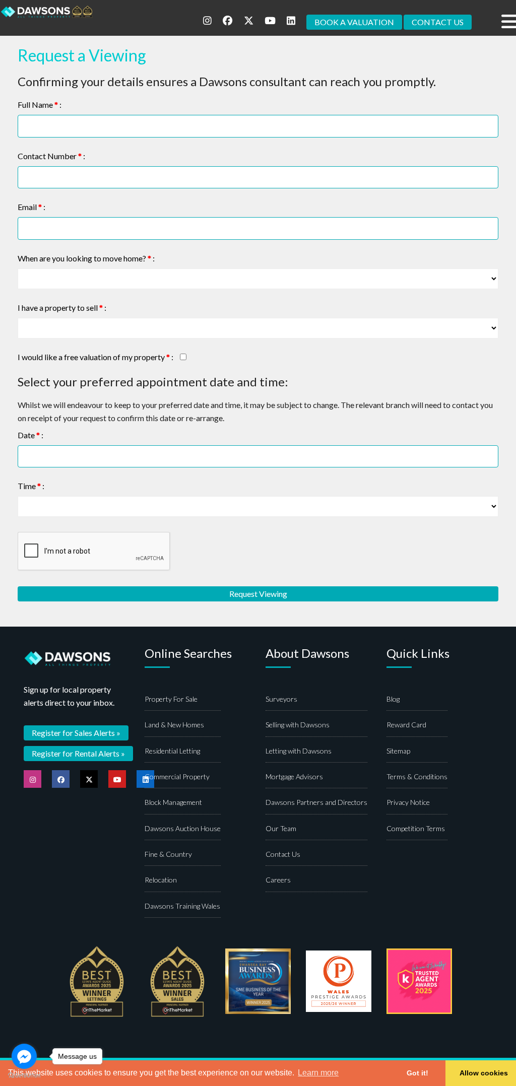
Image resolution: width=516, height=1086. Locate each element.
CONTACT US (438, 22)
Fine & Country (168, 854)
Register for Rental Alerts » (78, 753)
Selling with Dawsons (298, 724)
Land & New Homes (174, 724)
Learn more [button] (318, 1072)
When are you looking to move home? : (86, 258)
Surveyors (281, 699)
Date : (30, 435)
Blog (393, 699)
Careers (278, 879)
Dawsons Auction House (183, 828)
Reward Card (406, 724)
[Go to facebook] (24, 1056)
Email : (31, 207)
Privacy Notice (408, 802)
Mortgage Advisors (294, 776)
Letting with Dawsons (299, 750)
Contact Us (283, 854)
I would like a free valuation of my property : (95, 357)
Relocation (161, 879)
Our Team (281, 828)
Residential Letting (172, 750)
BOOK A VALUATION (354, 22)
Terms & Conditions (416, 776)
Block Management (173, 802)
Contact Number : (51, 156)
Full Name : (39, 104)
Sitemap (398, 750)
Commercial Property (177, 776)
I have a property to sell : (62, 307)
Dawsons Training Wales (182, 906)
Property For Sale (171, 699)
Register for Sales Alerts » (76, 732)
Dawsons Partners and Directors (316, 802)
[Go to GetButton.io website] (24, 1075)
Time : (31, 486)
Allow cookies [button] (484, 1073)
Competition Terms (415, 828)
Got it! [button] (417, 1073)
